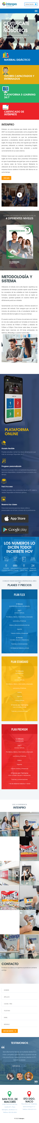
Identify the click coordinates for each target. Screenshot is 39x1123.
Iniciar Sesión (29, 4)
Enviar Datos (8, 1031)
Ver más (6, 178)
